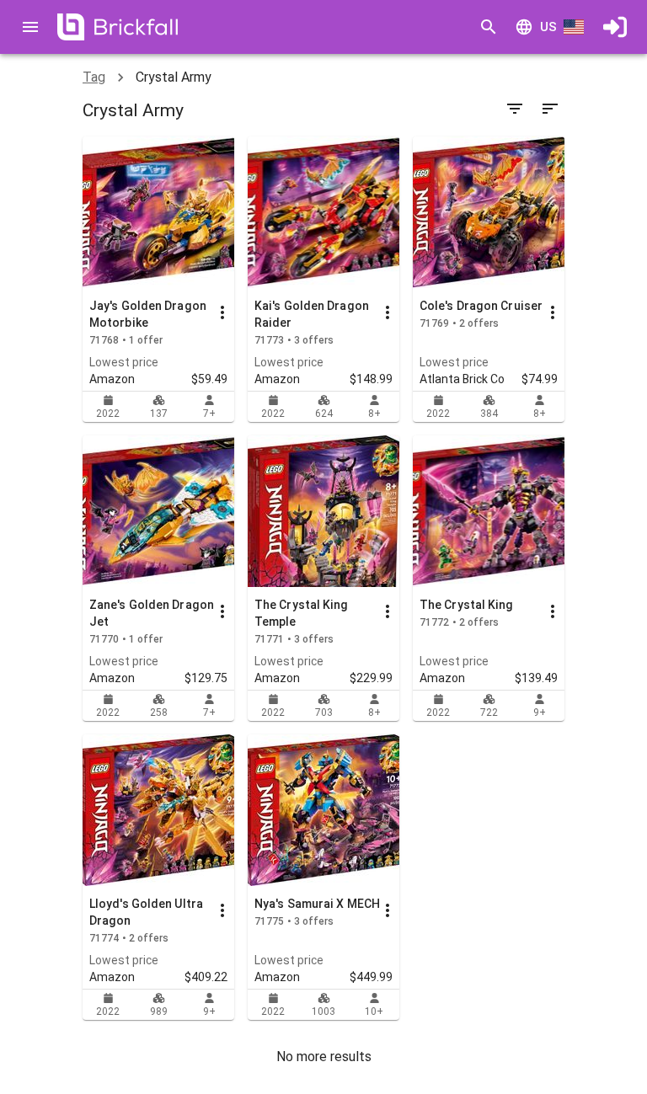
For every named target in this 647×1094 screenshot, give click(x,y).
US (548, 27)
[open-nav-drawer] (30, 27)
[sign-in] (615, 27)
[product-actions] (222, 312)
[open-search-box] (488, 27)
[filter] (514, 108)
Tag (94, 77)
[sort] (550, 108)
